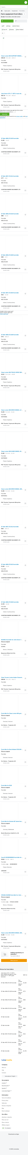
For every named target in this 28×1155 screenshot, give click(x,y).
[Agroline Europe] (9, 2)
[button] (26, 2)
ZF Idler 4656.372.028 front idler (10, 334)
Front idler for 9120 (6, 785)
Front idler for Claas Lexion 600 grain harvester (14, 713)
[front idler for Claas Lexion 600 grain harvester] (14, 703)
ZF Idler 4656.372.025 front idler (10, 138)
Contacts (4, 1072)
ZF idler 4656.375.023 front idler (10, 564)
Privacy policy (5, 1100)
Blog (3, 1108)
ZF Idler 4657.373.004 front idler (10, 292)
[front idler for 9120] (14, 775)
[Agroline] (2, 11)
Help (3, 1070)
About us (4, 1067)
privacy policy (19, 116)
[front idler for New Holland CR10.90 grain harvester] (14, 739)
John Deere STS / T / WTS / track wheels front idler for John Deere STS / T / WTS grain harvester (8, 974)
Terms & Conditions (6, 1097)
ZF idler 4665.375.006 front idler (10, 602)
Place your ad (14, 960)
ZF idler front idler (5, 1017)
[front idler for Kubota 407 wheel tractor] (14, 811)
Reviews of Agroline (6, 1105)
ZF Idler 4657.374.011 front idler (10, 176)
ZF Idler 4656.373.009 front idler (10, 255)
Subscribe (4, 114)
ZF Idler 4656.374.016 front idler (10, 213)
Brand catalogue (6, 1111)
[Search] (25, 7)
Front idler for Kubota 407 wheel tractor (12, 821)
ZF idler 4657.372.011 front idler (10, 526)
